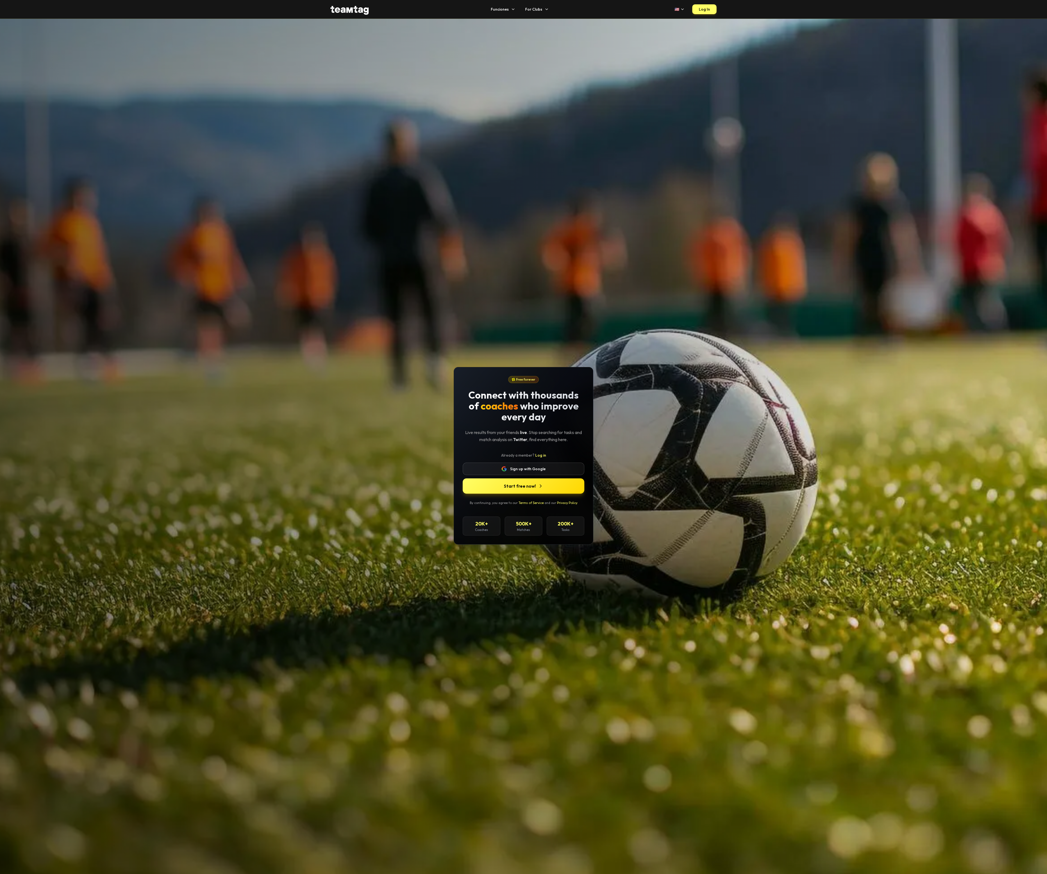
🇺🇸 (677, 9)
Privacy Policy (567, 503)
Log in (540, 455)
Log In (704, 9)
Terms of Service (531, 503)
